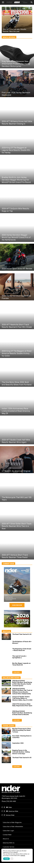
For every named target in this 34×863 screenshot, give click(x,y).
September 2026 (17, 743)
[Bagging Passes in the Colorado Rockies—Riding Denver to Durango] (6, 752)
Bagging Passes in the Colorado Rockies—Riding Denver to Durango (21, 751)
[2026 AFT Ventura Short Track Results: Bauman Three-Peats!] (17, 545)
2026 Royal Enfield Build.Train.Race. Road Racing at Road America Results (22, 712)
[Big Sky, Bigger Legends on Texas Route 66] (6, 665)
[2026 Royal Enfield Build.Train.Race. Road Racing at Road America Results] (6, 713)
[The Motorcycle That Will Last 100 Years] (17, 488)
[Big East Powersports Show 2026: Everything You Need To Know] (6, 731)
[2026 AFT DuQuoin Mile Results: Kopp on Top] (17, 199)
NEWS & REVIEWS (9, 37)
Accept (6, 858)
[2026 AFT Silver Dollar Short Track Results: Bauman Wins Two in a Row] (17, 517)
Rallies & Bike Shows (11, 678)
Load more (16, 672)
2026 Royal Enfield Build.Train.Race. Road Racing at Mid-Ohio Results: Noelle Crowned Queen (22, 683)
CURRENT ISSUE (8, 563)
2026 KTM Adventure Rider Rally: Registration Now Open (22, 704)
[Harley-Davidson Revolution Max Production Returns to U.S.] (17, 20)
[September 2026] (17, 584)
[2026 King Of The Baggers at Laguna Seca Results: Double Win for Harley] (17, 141)
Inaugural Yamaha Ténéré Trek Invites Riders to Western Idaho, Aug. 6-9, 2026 (22, 698)
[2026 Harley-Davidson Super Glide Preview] (17, 286)
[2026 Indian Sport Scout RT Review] (17, 257)
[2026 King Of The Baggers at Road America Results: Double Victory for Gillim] (17, 344)
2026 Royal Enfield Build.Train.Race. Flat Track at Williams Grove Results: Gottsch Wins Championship (22, 691)
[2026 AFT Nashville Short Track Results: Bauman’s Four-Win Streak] (17, 315)
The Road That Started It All (21, 634)
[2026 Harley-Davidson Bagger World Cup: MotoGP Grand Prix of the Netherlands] (17, 228)
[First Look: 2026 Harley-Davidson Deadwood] (17, 83)
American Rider (13, 811)
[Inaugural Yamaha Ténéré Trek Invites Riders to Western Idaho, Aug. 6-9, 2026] (6, 699)
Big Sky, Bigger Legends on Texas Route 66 (21, 664)
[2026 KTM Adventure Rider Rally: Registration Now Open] (6, 706)
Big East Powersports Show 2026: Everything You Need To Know (21, 730)
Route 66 (6, 631)
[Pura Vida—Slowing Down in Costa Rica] (6, 738)
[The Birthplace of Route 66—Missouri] (6, 644)
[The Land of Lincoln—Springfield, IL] (6, 658)
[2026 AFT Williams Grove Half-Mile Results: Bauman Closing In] (17, 112)
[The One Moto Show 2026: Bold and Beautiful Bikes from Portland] (17, 373)
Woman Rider (10, 815)
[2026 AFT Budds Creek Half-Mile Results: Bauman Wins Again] (17, 430)
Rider (10, 807)
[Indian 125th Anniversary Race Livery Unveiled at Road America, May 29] (17, 402)
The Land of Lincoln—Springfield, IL (19, 656)
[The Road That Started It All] (6, 636)
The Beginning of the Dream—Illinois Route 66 (21, 649)
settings (23, 855)
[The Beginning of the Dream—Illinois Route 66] (6, 651)
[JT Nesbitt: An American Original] (17, 459)
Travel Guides (8, 726)
